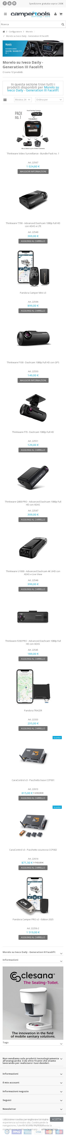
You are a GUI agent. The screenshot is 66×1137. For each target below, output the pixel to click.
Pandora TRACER (33, 710)
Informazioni (10, 959)
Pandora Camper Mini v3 (33, 292)
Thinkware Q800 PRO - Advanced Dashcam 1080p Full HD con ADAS (33, 503)
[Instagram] (14, 3)
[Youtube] (9, 3)
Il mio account (11, 1082)
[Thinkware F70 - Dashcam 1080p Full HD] (33, 408)
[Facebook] (5, 3)
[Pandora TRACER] (33, 686)
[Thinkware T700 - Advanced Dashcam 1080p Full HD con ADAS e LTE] (33, 199)
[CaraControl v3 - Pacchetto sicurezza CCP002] (33, 825)
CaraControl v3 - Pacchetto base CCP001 (33, 780)
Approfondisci (49, 1129)
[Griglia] (5, 100)
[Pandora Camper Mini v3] (33, 268)
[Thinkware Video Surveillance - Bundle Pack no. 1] (33, 129)
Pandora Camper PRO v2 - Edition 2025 (33, 919)
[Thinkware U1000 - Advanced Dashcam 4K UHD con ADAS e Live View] (33, 547)
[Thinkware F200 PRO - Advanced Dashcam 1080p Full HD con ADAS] (33, 617)
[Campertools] (30, 14)
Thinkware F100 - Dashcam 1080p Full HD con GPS (33, 362)
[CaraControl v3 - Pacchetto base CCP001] (33, 756)
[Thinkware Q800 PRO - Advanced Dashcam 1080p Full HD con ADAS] (33, 477)
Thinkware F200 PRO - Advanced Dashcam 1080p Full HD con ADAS (33, 642)
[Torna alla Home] (4, 32)
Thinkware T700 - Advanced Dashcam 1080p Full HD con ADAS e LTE (33, 225)
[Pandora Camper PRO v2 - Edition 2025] (33, 895)
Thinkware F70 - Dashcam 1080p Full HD (33, 432)
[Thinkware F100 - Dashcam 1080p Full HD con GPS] (33, 338)
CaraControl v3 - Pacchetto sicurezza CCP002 (33, 849)
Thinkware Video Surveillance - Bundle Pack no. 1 (33, 153)
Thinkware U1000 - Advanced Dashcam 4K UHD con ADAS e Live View (33, 573)
